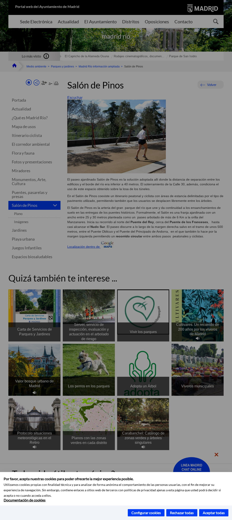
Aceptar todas (214, 512)
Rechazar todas (182, 512)
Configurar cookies (146, 512)
